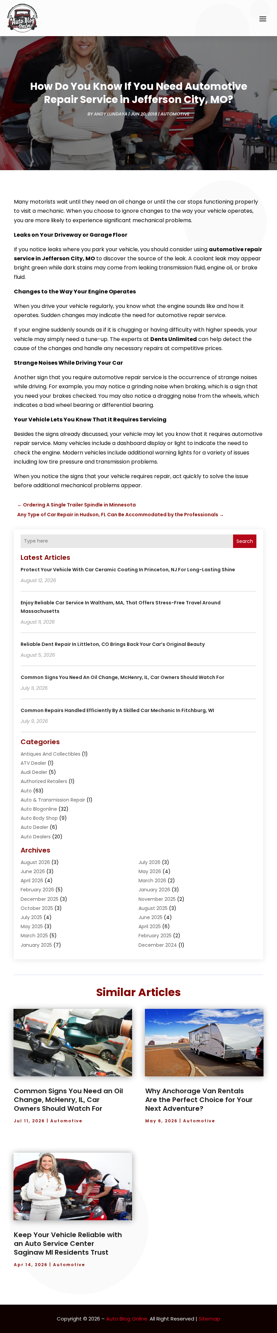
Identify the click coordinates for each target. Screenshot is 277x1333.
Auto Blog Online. (127, 1318)
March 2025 (34, 935)
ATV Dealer (33, 763)
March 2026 (152, 880)
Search (244, 541)
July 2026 (149, 862)
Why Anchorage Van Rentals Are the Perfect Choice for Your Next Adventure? (199, 1099)
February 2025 (155, 935)
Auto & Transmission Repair (53, 799)
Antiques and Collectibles (50, 754)
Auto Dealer (34, 827)
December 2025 (39, 899)
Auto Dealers (36, 836)
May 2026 (149, 871)
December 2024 (157, 945)
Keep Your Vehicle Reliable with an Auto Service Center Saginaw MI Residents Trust (68, 1243)
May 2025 (32, 926)
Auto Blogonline (39, 809)
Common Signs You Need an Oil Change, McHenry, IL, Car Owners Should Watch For (122, 677)
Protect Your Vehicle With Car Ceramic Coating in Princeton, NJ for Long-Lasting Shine (128, 569)
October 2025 (37, 908)
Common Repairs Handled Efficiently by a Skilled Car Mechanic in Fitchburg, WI (117, 710)
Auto (26, 790)
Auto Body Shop (39, 818)
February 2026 (37, 889)
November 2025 (157, 899)
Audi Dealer (34, 772)
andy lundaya (110, 114)
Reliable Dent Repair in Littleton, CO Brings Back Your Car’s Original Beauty (113, 644)
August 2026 (35, 862)
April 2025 (149, 926)
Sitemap (209, 1318)
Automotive (175, 114)
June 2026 (33, 871)
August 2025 (153, 908)
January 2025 (36, 945)
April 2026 (32, 880)
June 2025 (150, 917)
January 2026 (154, 889)
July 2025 (31, 917)
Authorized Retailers (44, 781)
